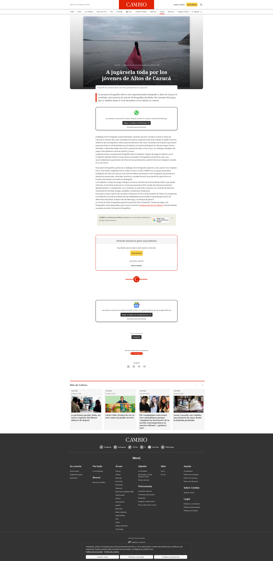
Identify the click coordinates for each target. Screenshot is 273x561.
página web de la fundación (151, 205)
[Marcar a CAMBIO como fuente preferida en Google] (160, 220)
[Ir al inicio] (136, 4)
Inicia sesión (136, 265)
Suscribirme (137, 253)
